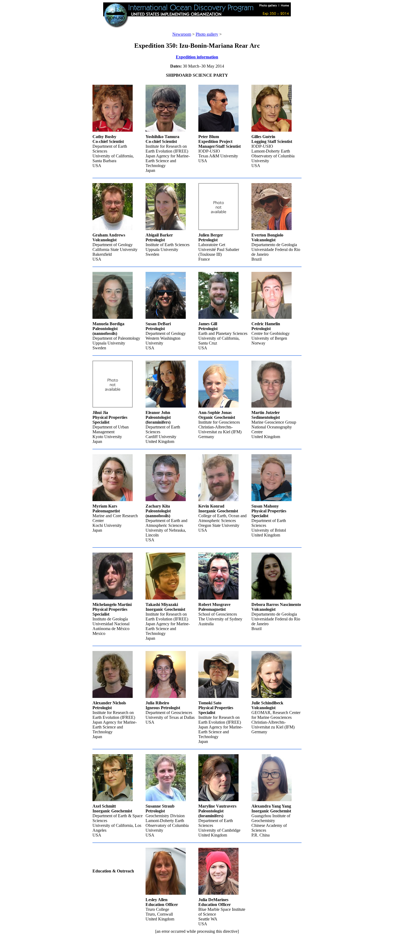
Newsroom (181, 34)
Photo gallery (207, 34)
